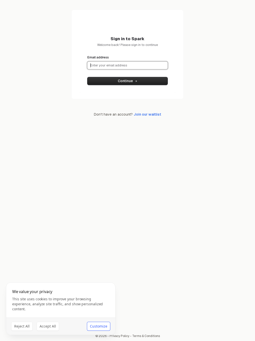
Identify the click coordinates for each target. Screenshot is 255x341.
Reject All (22, 326)
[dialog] (61, 308)
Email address (98, 57)
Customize (98, 326)
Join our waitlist (147, 114)
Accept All (48, 326)
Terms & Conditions (146, 336)
